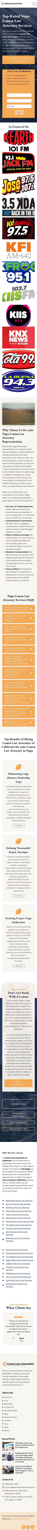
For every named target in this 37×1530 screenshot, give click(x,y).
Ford (6, 1424)
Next (19, 112)
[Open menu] (34, 3)
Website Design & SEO (20, 1519)
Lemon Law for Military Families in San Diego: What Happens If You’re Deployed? (24, 1469)
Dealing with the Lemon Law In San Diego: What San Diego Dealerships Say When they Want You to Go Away (24, 1457)
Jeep (6, 1427)
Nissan (7, 1430)
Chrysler (7, 1420)
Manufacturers (10, 1417)
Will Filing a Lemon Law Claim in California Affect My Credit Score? (24, 1445)
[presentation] (8, 1446)
